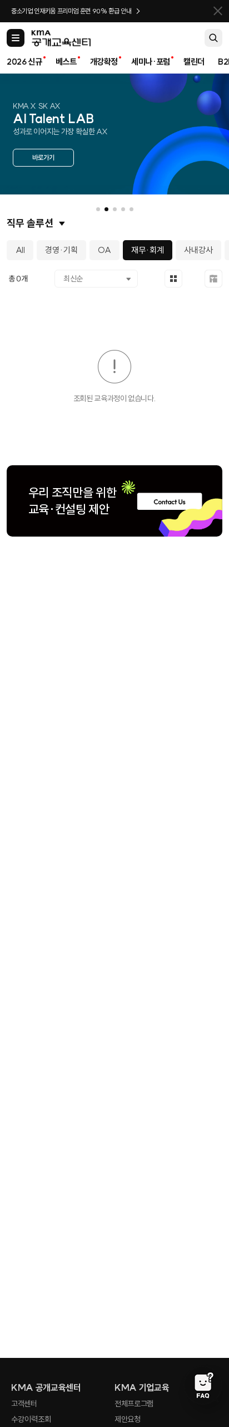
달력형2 (213, 279)
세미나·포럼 (150, 61)
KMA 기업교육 (141, 1387)
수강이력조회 (31, 1419)
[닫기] (218, 11)
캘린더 (194, 61)
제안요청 (127, 1419)
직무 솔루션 (30, 223)
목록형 (173, 279)
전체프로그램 (133, 1404)
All (20, 250)
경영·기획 (61, 250)
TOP (203, 1343)
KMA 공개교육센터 (46, 1387)
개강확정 (104, 61)
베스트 (66, 61)
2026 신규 (24, 61)
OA (104, 250)
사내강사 (198, 250)
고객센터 (24, 1404)
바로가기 (43, 157)
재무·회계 (147, 250)
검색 (213, 38)
